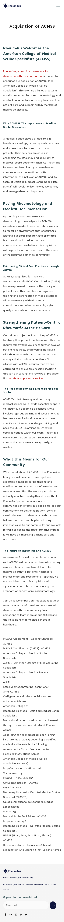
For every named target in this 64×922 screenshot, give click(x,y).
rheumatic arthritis (14, 572)
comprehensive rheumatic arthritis (24, 172)
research (31, 235)
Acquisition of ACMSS (32, 26)
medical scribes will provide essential (26, 404)
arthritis (30, 255)
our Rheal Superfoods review (25, 378)
